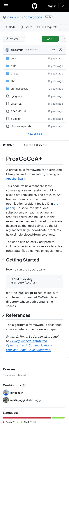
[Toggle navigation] (5, 5)
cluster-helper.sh (21, 126)
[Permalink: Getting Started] (3, 259)
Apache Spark (16, 178)
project (15, 73)
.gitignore (16, 96)
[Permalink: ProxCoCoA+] (3, 158)
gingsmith (15, 17)
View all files (34, 133)
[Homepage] (35, 6)
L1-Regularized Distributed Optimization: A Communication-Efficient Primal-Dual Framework (29, 345)
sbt (13, 81)
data (13, 65)
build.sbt (16, 118)
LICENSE (16, 103)
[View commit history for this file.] (60, 49)
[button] (58, 278)
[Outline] (64, 145)
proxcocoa (33, 17)
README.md (18, 111)
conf (13, 58)
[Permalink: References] (3, 315)
